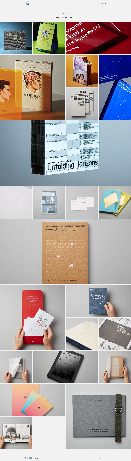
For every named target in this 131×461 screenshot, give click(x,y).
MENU (102, 3)
